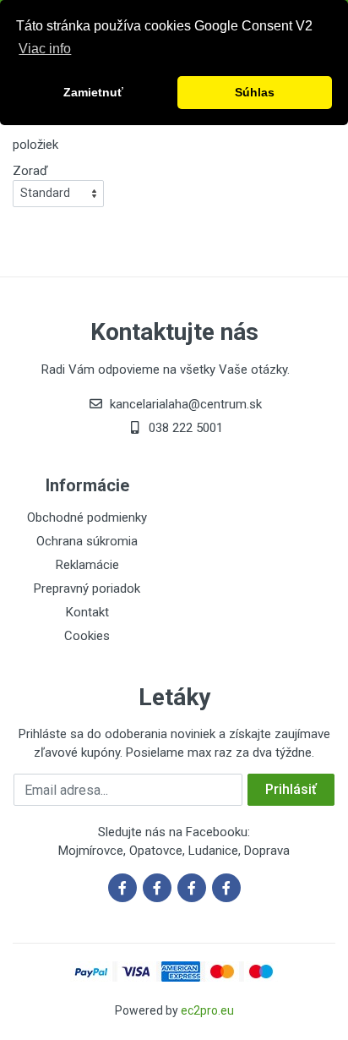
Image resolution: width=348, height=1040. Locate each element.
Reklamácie (87, 564)
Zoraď (30, 170)
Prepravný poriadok (87, 588)
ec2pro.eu (207, 1010)
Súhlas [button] (255, 92)
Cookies (87, 635)
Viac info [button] (45, 48)
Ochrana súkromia (87, 541)
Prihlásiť (291, 789)
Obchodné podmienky (87, 517)
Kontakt (87, 612)
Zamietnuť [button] (93, 92)
